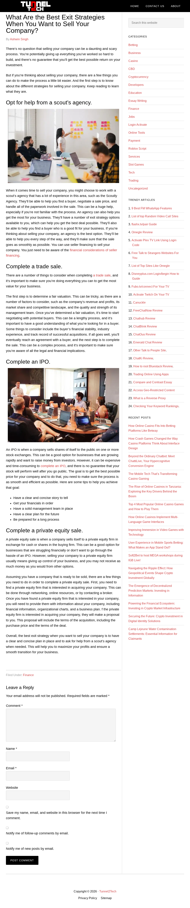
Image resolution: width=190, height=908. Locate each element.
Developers (136, 84)
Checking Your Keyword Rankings (155, 406)
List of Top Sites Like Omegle (151, 265)
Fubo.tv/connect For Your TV (150, 286)
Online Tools (136, 132)
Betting (133, 45)
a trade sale (102, 275)
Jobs (131, 116)
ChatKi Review (143, 358)
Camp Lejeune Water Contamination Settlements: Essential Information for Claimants (152, 633)
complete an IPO (53, 466)
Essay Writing (137, 100)
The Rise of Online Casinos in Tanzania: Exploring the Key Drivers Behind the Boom (154, 491)
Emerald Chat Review (147, 342)
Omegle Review (142, 232)
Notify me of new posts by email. (30, 849)
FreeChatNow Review (148, 310)
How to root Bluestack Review (153, 366)
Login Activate (137, 124)
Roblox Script (137, 148)
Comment (14, 706)
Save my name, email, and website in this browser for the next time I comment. (56, 815)
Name (11, 749)
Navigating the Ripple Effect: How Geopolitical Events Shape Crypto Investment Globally (150, 573)
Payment (134, 140)
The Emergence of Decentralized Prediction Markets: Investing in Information (150, 590)
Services (134, 156)
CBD (131, 68)
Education (135, 92)
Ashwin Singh (19, 39)
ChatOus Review (144, 334)
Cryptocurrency (138, 76)
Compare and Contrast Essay (152, 382)
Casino (133, 60)
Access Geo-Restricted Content (154, 390)
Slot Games (136, 164)
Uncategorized (138, 188)
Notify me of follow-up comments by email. (37, 833)
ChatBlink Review (145, 326)
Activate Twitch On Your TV (151, 294)
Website (12, 788)
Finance (28, 675)
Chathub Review (144, 318)
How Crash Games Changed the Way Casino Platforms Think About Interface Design (154, 443)
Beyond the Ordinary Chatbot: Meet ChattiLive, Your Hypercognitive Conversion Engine (151, 461)
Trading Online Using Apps (151, 374)
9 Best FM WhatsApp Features (152, 208)
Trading (133, 180)
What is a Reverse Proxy (149, 398)
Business (134, 53)
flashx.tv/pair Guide (144, 224)
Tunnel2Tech (34, 6)
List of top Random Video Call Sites (155, 216)
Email (11, 768)
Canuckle (139, 302)
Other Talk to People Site (149, 350)
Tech (131, 172)
